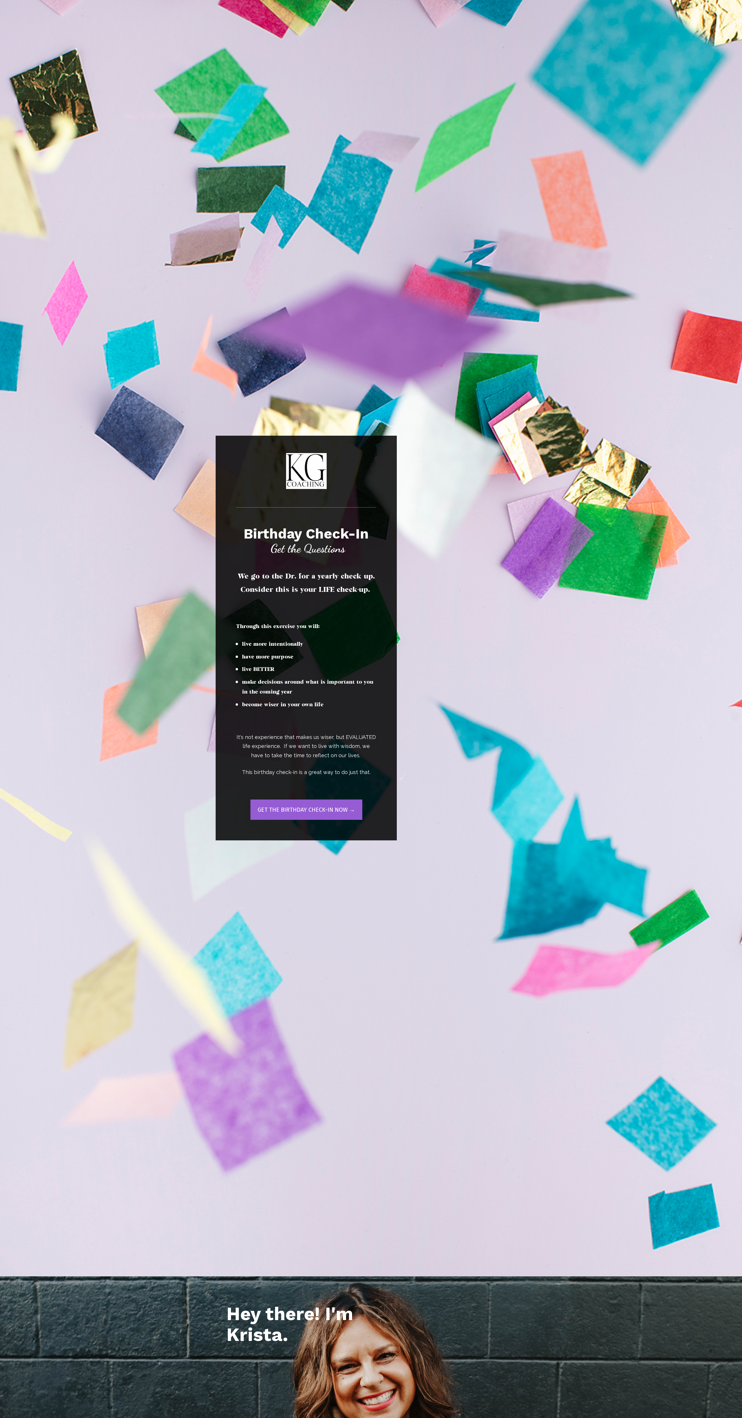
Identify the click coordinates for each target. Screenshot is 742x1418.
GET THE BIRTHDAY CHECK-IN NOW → (306, 809)
